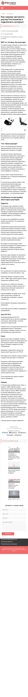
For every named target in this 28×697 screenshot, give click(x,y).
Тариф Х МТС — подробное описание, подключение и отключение (13, 486)
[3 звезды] (10, 428)
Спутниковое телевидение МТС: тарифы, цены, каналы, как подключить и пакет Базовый (14, 456)
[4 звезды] (11, 428)
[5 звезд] (12, 428)
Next (24, 131)
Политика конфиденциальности (9, 539)
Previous (3, 129)
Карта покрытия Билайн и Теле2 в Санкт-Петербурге (14, 472)
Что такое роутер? (7, 34)
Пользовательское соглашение (9, 544)
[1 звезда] (7, 428)
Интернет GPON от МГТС (14, 499)
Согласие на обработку (7, 541)
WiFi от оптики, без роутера (9, 31)
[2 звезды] (8, 428)
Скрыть (15, 26)
